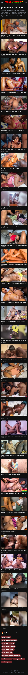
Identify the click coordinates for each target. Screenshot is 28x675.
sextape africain (7, 652)
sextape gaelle (6, 662)
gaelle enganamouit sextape (11, 656)
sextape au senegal (8, 643)
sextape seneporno (8, 649)
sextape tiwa (6, 637)
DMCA (16, 671)
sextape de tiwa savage (9, 640)
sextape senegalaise (8, 646)
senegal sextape (19, 659)
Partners (12, 671)
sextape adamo (7, 659)
